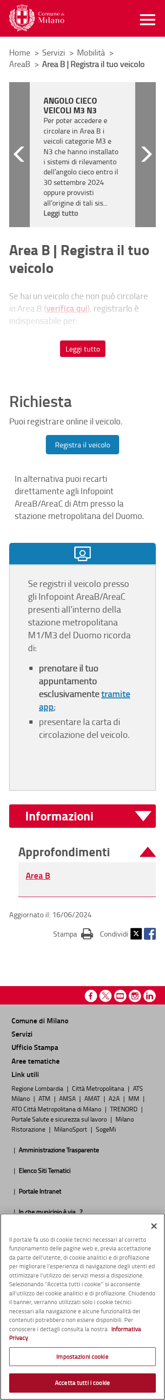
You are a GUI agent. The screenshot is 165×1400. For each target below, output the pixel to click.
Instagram (135, 996)
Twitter (136, 934)
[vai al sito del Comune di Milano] (36, 18)
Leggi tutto (83, 349)
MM (134, 1098)
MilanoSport (71, 1128)
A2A (115, 1098)
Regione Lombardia (38, 1088)
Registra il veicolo (82, 445)
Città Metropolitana (99, 1088)
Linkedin (149, 996)
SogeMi (106, 1128)
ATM (45, 1098)
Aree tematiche (35, 1060)
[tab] (82, 553)
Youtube (120, 996)
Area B (38, 875)
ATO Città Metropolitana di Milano (57, 1108)
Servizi (54, 52)
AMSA (68, 1098)
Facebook (150, 934)
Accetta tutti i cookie (82, 1382)
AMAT (92, 1098)
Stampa (73, 933)
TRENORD (124, 1108)
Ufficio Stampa (34, 1047)
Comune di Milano (39, 1020)
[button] (19, 154)
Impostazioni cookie (82, 1356)
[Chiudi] (154, 1226)
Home (19, 52)
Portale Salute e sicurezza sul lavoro (59, 1118)
